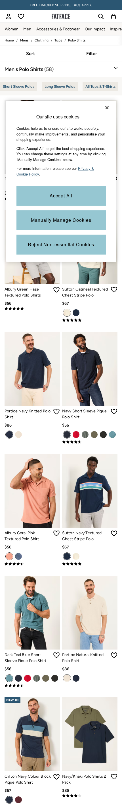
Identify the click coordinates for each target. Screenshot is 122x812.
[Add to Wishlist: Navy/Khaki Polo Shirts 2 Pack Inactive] (114, 776)
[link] (8, 16)
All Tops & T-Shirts (100, 86)
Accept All (61, 195)
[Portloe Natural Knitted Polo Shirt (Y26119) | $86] (89, 613)
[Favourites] (21, 16)
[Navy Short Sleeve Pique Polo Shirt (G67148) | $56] (89, 369)
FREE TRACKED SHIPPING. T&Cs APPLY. (61, 5)
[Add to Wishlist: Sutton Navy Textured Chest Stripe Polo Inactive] (114, 533)
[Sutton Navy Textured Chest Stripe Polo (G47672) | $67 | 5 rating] (89, 564)
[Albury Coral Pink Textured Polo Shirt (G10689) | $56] (32, 491)
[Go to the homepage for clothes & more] (61, 16)
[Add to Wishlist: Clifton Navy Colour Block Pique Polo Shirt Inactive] (56, 776)
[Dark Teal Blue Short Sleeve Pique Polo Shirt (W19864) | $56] (32, 613)
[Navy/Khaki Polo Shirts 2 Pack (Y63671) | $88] (89, 734)
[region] (61, 181)
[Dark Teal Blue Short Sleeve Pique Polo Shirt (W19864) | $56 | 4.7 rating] (32, 685)
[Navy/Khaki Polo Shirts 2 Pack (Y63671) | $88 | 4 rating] (89, 796)
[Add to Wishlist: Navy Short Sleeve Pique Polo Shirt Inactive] (114, 411)
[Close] (107, 107)
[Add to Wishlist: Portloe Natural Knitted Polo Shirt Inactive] (114, 655)
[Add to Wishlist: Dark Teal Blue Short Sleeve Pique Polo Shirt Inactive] (56, 655)
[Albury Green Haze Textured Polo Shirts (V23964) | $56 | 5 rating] (32, 308)
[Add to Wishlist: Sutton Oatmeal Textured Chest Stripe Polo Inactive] (114, 289)
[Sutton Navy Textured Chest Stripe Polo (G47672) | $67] (89, 491)
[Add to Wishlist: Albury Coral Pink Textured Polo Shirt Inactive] (56, 533)
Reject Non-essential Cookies (61, 244)
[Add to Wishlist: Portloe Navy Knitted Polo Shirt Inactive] (56, 411)
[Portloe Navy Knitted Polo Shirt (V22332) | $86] (32, 369)
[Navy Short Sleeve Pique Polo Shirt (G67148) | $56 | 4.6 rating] (89, 442)
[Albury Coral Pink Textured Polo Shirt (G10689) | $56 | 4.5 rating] (32, 564)
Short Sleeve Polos (18, 86)
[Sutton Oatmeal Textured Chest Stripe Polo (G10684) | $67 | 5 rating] (89, 320)
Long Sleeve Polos (60, 86)
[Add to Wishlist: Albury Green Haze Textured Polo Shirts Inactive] (56, 289)
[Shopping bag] (113, 16)
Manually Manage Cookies (61, 220)
